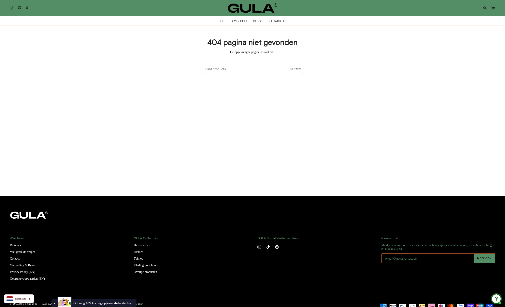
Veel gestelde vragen (23, 251)
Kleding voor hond (145, 265)
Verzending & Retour (23, 265)
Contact (15, 258)
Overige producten (145, 272)
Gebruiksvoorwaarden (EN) (27, 278)
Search (295, 68)
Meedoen (484, 258)
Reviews (15, 245)
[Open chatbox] (496, 298)
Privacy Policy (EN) (22, 272)
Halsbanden (141, 245)
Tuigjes (138, 258)
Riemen (138, 251)
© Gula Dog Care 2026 (23, 304)
